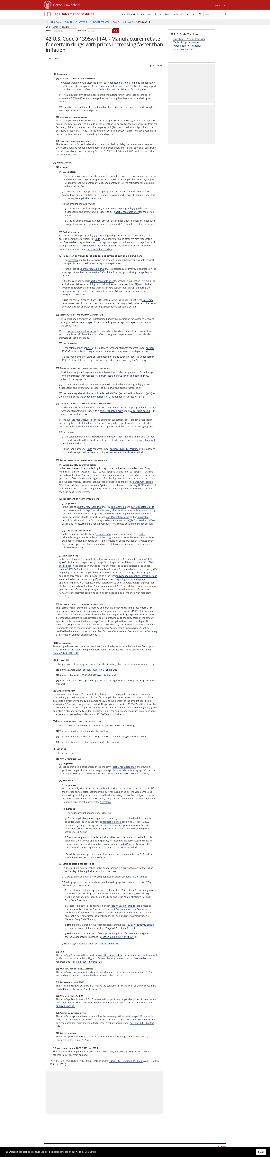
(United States (85, 828)
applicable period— (110, 263)
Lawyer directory (154, 14)
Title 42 (68, 22)
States (62, 675)
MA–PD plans (141, 680)
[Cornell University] (47, 4)
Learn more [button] (90, 1152)
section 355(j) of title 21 (123, 905)
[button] (226, 14)
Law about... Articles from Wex (189, 39)
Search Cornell (220, 5)
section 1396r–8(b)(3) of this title (100, 669)
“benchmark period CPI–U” (108, 586)
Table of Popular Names (186, 42)
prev (152, 65)
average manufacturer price (81, 331)
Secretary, (117, 795)
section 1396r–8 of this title (123, 436)
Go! (115, 30)
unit (95, 334)
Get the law (138, 14)
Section (82, 30)
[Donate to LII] (199, 14)
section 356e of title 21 (104, 272)
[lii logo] (75, 14)
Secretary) (67, 544)
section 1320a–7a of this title (135, 704)
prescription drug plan (82, 611)
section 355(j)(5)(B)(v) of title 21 (117, 936)
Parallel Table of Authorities (188, 45)
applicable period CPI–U (105, 393)
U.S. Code (56, 22)
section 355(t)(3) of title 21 (134, 893)
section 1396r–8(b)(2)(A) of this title (92, 675)
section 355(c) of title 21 (134, 876)
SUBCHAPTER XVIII (99, 22)
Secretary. (141, 360)
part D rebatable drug (136, 86)
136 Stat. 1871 (57, 1064)
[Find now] (225, 14)
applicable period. (126, 306)
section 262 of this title (107, 943)
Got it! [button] (261, 1152)
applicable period (119, 82)
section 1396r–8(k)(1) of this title (119, 1019)
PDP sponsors (67, 680)
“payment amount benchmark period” (102, 475)
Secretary (103, 86)
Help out (190, 14)
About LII (126, 14)
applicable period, (112, 242)
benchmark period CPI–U (97, 396)
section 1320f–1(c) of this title (74, 569)
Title (48, 30)
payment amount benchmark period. (123, 452)
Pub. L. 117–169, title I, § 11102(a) (126, 1060)
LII (47, 22)
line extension (118, 506)
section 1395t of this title (66, 653)
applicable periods (73, 151)
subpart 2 (128, 22)
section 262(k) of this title (138, 284)
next (159, 65)
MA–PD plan (137, 611)
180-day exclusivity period (140, 924)
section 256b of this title (99, 249)
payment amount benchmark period (95, 426)
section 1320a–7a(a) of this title (105, 714)
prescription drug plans (90, 680)
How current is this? (183, 49)
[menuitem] (126, 14)
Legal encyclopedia (174, 14)
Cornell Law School (65, 4)
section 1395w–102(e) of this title (131, 773)
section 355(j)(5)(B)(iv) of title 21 (113, 928)
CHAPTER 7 (81, 22)
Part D (116, 22)
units (138, 191)
